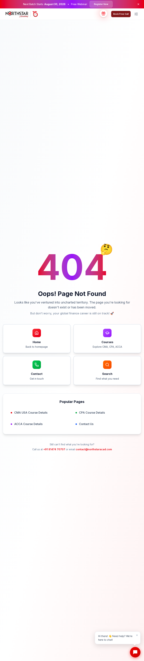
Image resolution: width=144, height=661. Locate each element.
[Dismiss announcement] (138, 4)
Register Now (101, 4)
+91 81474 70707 (54, 449)
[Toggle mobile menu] (136, 14)
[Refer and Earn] (103, 14)
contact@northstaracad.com (94, 449)
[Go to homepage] (21, 14)
